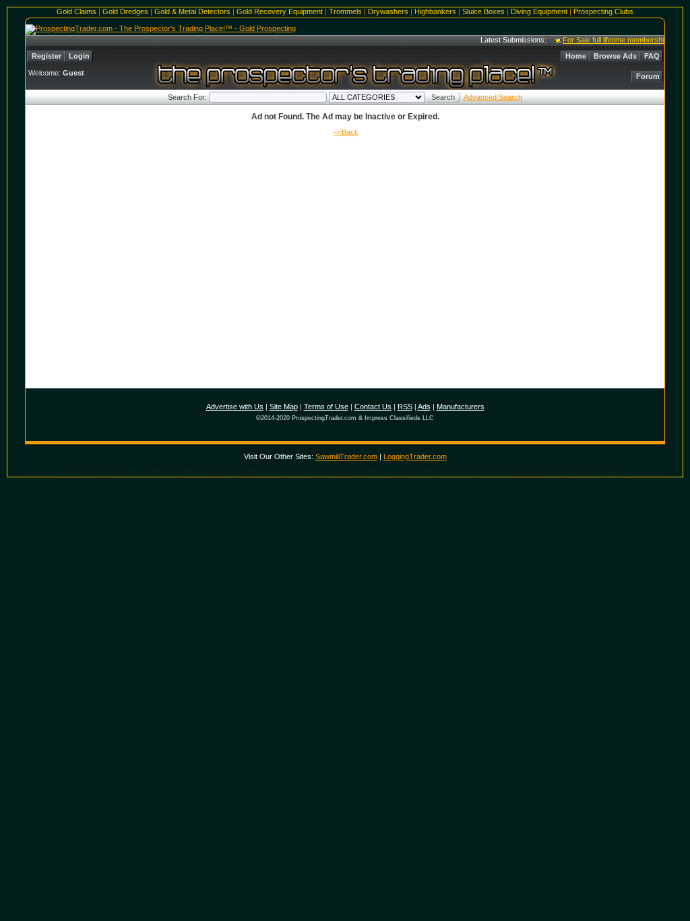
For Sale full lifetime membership (609, 40)
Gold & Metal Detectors (192, 11)
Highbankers (435, 11)
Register (46, 56)
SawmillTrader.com (346, 456)
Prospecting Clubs (603, 11)
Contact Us (372, 407)
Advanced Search (493, 97)
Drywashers (388, 11)
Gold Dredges (125, 11)
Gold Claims (76, 11)
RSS (405, 407)
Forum (648, 76)
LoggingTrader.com (415, 456)
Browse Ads (615, 56)
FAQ (652, 56)
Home (575, 56)
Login (79, 56)
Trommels (345, 11)
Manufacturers (460, 407)
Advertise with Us (234, 407)
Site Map (284, 407)
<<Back (346, 132)
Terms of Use (326, 407)
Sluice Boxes (483, 11)
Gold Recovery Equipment (280, 11)
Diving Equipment (539, 11)
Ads (424, 407)
